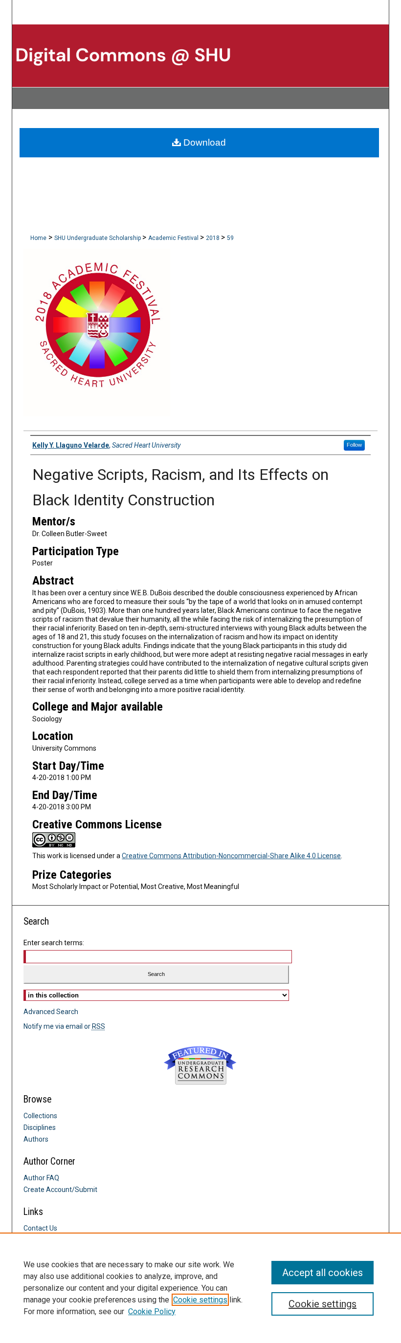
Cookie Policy (152, 1311)
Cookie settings (200, 1299)
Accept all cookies (322, 1272)
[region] (200, 1288)
